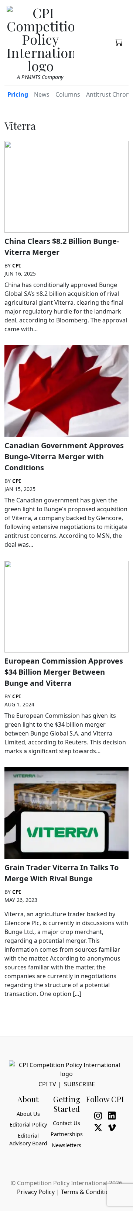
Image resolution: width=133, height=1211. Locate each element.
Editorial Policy (28, 1124)
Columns (67, 94)
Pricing (17, 94)
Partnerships (67, 1134)
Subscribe (79, 1084)
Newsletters (66, 1145)
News (42, 94)
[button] (119, 42)
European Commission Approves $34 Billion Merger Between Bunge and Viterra (63, 672)
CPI (16, 265)
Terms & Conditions (88, 1192)
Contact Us (66, 1123)
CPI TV (47, 1084)
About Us (28, 1113)
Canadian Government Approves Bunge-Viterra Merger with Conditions (64, 456)
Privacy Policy (36, 1192)
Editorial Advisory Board (28, 1139)
